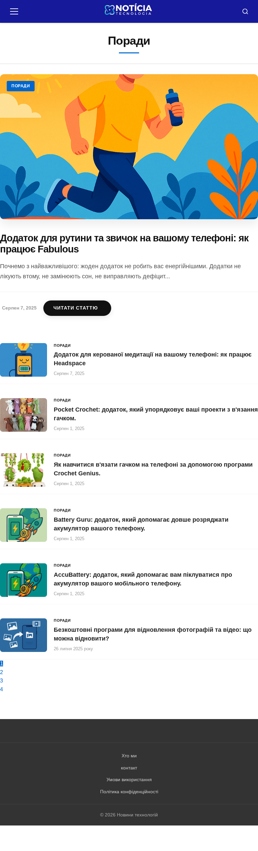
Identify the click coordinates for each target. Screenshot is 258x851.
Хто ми (129, 755)
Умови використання (129, 779)
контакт (129, 767)
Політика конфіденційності (129, 791)
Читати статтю (75, 308)
